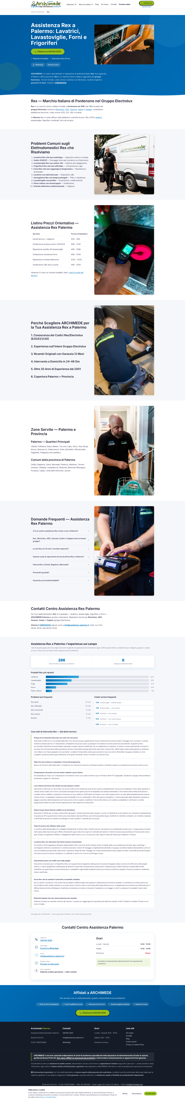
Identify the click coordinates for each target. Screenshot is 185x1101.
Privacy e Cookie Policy (135, 1045)
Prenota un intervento (49, 964)
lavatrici (98, 117)
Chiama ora (147, 3)
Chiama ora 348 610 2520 (49, 51)
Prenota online (124, 4)
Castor (80, 109)
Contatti (114, 4)
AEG (67, 109)
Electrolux (60, 109)
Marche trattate (85, 4)
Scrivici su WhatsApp (49, 948)
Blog (97, 4)
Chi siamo (104, 4)
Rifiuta (125, 1093)
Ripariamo (70, 4)
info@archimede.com (134, 1084)
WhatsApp (39, 65)
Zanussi (73, 109)
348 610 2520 (46, 940)
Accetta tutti (150, 1093)
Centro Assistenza (37, 12)
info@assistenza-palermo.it (76, 625)
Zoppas (88, 109)
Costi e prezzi (131, 1042)
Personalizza (136, 1093)
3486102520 (60, 83)
